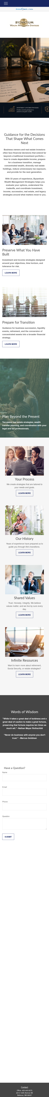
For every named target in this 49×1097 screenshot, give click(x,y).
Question (6, 816)
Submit (8, 836)
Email (4, 787)
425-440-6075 (27, 1090)
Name (4, 772)
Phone (5, 801)
